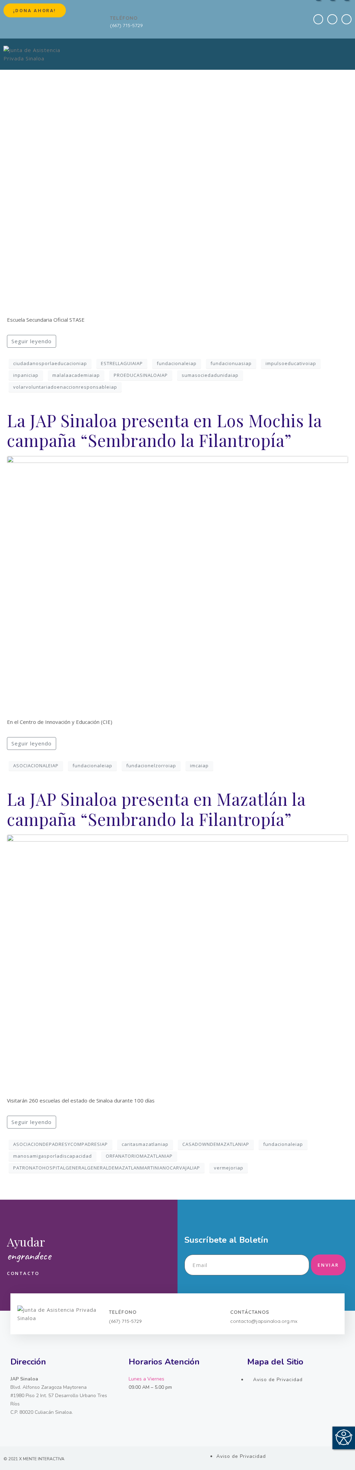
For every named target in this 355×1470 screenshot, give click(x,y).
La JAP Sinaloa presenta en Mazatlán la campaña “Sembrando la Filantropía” (156, 809)
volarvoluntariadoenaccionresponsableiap (65, 387)
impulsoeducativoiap (291, 363)
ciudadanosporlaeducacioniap (50, 363)
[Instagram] (346, 19)
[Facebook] (318, 19)
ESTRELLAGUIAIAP (122, 363)
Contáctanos (249, 1312)
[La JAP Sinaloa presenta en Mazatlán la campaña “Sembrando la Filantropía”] (177, 961)
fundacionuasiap (231, 363)
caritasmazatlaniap (145, 1144)
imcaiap (199, 765)
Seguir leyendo (31, 341)
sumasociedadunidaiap (210, 375)
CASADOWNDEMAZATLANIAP (215, 1144)
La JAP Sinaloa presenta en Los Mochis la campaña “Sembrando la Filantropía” (164, 430)
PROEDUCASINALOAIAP (141, 375)
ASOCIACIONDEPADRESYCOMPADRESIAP (60, 1144)
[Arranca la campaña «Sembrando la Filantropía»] (177, 181)
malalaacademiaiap (76, 375)
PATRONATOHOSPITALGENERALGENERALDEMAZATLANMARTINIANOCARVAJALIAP (106, 1168)
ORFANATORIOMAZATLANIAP (139, 1156)
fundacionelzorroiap (151, 765)
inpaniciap (25, 375)
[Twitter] (332, 19)
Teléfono (124, 18)
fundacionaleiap (177, 363)
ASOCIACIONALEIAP (36, 765)
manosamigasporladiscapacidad (52, 1156)
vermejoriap (228, 1168)
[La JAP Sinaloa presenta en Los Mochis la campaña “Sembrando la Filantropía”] (177, 583)
